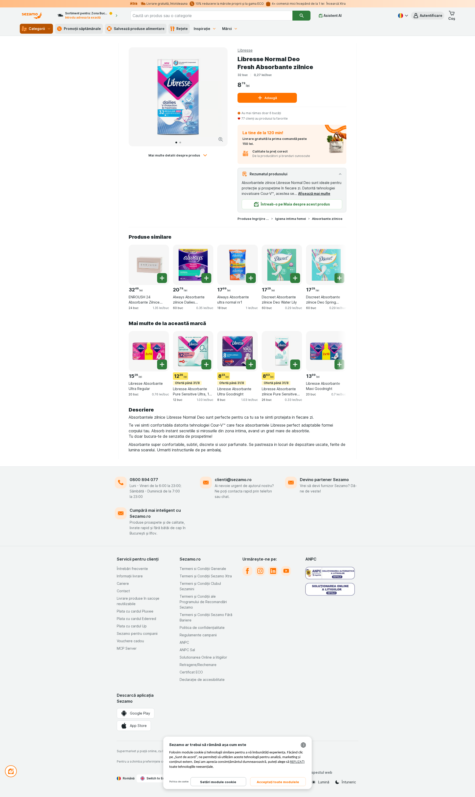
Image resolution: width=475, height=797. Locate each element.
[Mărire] (221, 139)
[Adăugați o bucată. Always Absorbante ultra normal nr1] (251, 278)
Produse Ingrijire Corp (253, 219)
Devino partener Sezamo (324, 479)
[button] (427, 16)
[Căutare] (301, 16)
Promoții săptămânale (82, 28)
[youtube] (286, 571)
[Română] (402, 16)
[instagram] (260, 571)
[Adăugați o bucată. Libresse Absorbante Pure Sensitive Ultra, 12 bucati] (206, 364)
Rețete (182, 28)
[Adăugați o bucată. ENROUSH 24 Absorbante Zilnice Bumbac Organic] (162, 278)
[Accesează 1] (176, 142)
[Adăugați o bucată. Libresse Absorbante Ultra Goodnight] (251, 364)
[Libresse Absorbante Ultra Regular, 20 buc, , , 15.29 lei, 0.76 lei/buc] (149, 351)
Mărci (227, 28)
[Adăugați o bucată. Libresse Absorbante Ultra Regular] (162, 364)
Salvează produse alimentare (139, 28)
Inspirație (202, 28)
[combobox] (211, 16)
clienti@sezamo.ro (233, 479)
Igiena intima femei (290, 219)
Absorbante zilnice (327, 219)
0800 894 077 (144, 479)
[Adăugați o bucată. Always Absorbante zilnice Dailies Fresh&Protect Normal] (206, 278)
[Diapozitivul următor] (219, 97)
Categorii (37, 28)
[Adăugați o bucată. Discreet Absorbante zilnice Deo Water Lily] (295, 278)
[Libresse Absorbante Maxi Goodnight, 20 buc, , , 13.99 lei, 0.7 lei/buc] (326, 351)
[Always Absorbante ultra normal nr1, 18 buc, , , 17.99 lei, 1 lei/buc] (237, 265)
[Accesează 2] (180, 142)
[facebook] (247, 571)
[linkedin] (273, 571)
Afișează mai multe (314, 193)
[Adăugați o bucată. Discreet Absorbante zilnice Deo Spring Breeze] (339, 278)
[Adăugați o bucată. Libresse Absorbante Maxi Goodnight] (339, 364)
